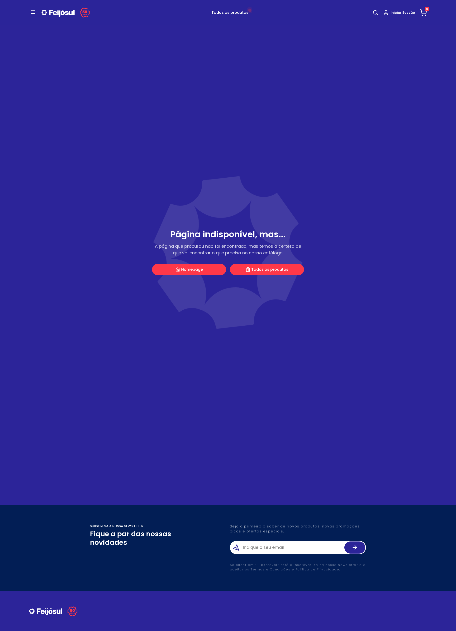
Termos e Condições (270, 569)
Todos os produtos (269, 269)
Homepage (192, 269)
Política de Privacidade (317, 569)
